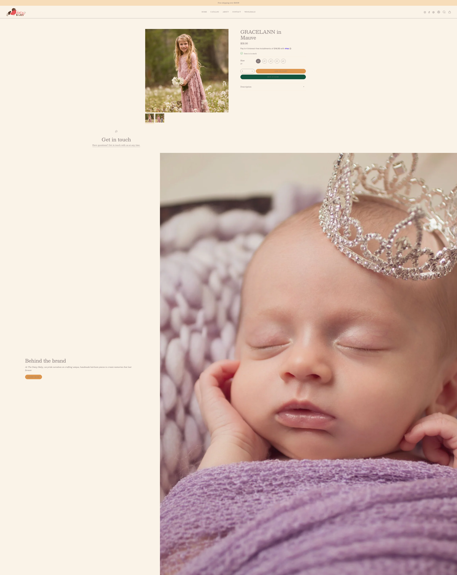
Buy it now (273, 77)
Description (245, 86)
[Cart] (449, 12)
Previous (145, 70)
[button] (215, 12)
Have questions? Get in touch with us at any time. (116, 145)
